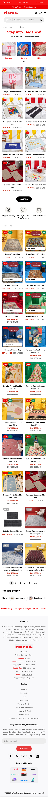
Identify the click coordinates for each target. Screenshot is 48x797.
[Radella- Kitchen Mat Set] (12, 517)
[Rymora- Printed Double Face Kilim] (35, 445)
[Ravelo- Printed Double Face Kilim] (12, 372)
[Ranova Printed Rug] (12, 241)
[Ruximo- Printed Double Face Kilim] (35, 372)
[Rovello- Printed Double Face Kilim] (12, 445)
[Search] (41, 19)
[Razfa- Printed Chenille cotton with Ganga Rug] (12, 554)
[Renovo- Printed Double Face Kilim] (35, 336)
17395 (27, 658)
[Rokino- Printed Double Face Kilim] (35, 409)
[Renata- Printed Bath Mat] (12, 141)
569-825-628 (27, 674)
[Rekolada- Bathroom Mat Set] (12, 171)
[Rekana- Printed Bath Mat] (35, 171)
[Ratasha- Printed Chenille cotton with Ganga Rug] (35, 554)
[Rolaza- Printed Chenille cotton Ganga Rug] (35, 517)
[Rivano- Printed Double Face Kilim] (12, 481)
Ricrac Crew (17, 7)
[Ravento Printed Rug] (35, 272)
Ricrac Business (30, 7)
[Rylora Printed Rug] (12, 272)
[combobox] (24, 20)
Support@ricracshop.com (24, 678)
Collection (13, 27)
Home (4, 27)
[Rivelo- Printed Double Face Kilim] (12, 409)
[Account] (36, 13)
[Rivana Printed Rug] (12, 303)
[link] (8, 212)
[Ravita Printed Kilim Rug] (35, 303)
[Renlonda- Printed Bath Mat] (12, 108)
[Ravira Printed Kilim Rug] (35, 241)
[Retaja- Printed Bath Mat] (12, 78)
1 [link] (11, 583)
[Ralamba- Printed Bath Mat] (35, 108)
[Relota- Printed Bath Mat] (35, 141)
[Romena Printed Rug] (12, 336)
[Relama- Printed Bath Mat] (35, 78)
